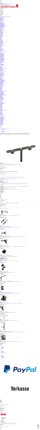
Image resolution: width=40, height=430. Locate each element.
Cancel (1, 180)
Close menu (2, 14)
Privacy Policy (2, 356)
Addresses (5, 16)
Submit (2, 180)
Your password (1, 204)
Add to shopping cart (2, 217)
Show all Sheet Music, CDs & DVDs (3, 51)
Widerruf (2, 348)
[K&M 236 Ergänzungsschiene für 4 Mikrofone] (4, 318)
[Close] (0, 162)
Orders (9, 16)
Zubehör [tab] (2, 209)
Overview (1, 16)
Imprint (2, 420)
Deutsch (1, 1)
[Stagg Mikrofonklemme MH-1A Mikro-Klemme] (3, 270)
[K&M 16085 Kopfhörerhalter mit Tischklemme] (4, 244)
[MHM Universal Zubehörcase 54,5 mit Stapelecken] (3, 301)
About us (2, 346)
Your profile (3, 16)
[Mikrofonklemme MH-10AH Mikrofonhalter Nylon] (2, 310)
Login (0, 15)
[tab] (14, 183)
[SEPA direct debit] (0, 402)
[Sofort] (0, 401)
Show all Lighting (1, 100)
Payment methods (7, 16)
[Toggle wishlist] (1, 214)
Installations (2, 351)
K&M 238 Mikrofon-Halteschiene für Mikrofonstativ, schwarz (5, 331)
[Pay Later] (0, 399)
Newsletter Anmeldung (3, 352)
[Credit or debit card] (1, 400)
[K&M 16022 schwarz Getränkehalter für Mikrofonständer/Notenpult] (2, 291)
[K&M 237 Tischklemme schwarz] (4, 213)
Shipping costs (2, 347)
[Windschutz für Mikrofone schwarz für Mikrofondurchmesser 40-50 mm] (4, 254)
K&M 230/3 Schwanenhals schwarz (3, 260)
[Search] (0, 9)
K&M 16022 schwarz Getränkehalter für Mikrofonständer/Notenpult (6, 292)
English (1, 2)
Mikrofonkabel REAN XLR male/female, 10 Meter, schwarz (5, 226)
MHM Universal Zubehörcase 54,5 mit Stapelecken (4, 302)
